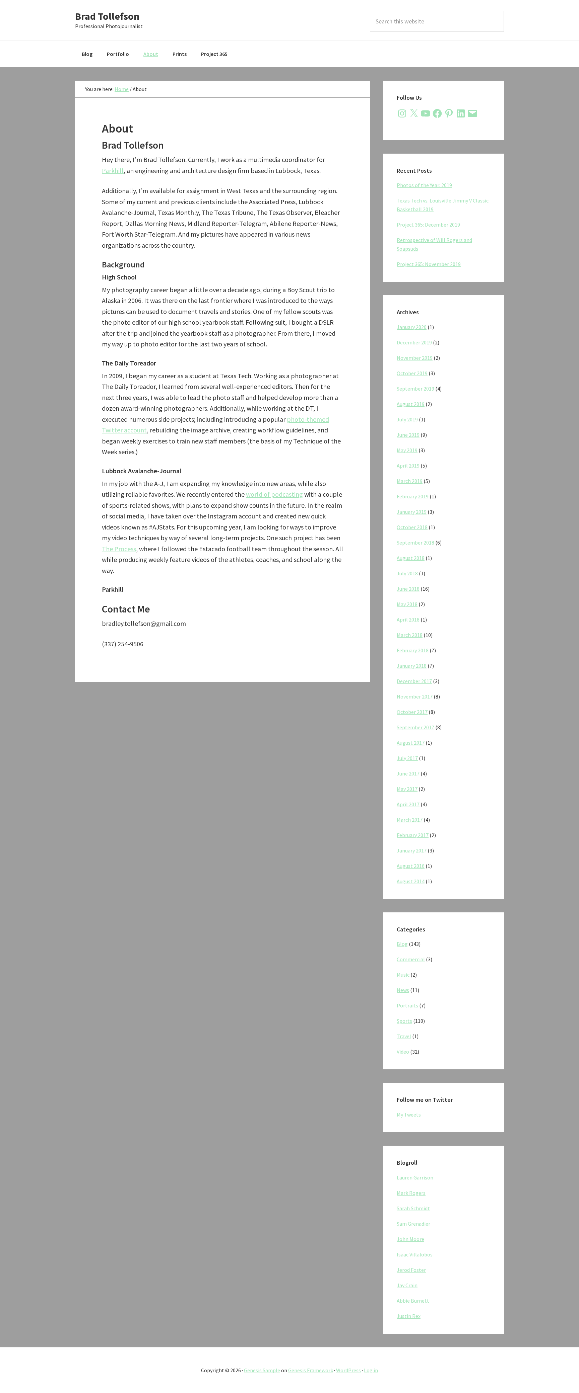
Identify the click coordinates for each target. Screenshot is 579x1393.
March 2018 (410, 635)
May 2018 (407, 604)
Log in (371, 1370)
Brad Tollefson (107, 16)
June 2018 (408, 588)
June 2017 (408, 773)
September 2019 (415, 388)
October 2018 (412, 527)
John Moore (410, 1239)
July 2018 (407, 573)
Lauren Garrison (415, 1177)
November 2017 (415, 696)
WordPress (348, 1370)
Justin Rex (409, 1316)
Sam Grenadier (413, 1223)
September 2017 (415, 727)
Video (403, 1051)
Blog (402, 943)
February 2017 (413, 835)
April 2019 (408, 465)
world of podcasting (274, 494)
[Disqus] (222, 779)
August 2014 (411, 881)
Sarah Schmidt (413, 1208)
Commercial (411, 959)
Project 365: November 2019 (429, 264)
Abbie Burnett (413, 1300)
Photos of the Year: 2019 (424, 185)
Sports (404, 1020)
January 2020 (412, 327)
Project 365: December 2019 (428, 224)
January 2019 (412, 511)
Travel (404, 1036)
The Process (119, 549)
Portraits (407, 1005)
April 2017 (408, 804)
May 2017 (407, 789)
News (403, 990)
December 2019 (414, 342)
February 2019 (413, 496)
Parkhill (113, 170)
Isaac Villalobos (415, 1254)
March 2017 (410, 819)
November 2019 (415, 357)
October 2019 (412, 373)
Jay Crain (407, 1285)
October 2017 (412, 712)
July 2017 (407, 758)
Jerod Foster (411, 1269)
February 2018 (413, 650)
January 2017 (412, 850)
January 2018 (412, 665)
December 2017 (414, 681)
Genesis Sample (262, 1370)
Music (403, 974)
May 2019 (407, 450)
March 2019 (410, 481)
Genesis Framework (310, 1370)
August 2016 (411, 866)
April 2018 (408, 619)
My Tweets (409, 1114)
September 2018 (415, 542)
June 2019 (408, 434)
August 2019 (411, 404)
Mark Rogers (411, 1193)
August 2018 (411, 558)
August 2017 (411, 742)
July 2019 (407, 419)
